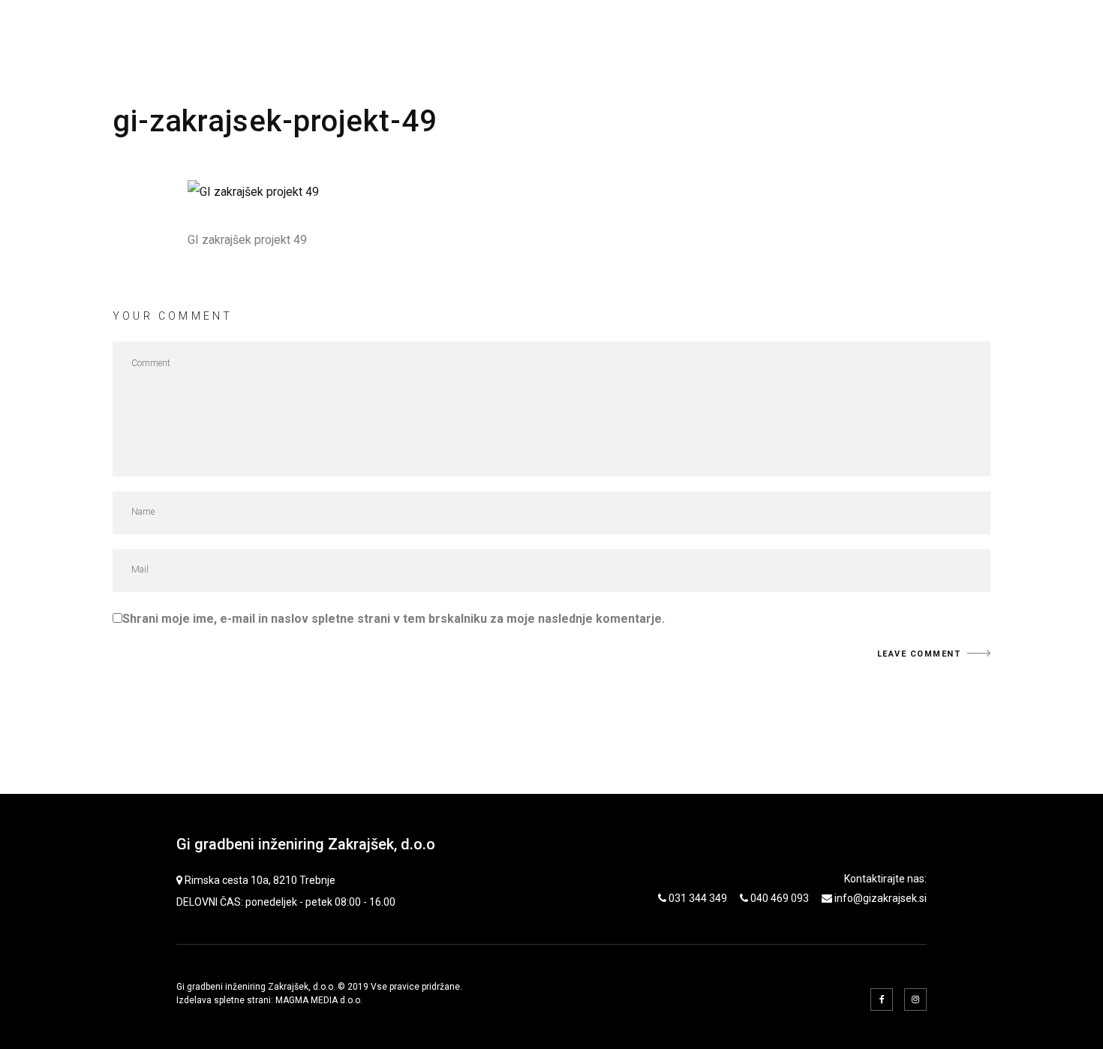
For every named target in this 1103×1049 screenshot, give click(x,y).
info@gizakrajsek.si (880, 898)
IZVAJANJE (786, 31)
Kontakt (1035, 31)
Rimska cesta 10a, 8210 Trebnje (260, 880)
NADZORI (699, 31)
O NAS (960, 31)
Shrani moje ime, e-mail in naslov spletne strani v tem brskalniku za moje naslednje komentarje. (393, 619)
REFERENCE (879, 31)
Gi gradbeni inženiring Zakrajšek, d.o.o (305, 844)
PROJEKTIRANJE (597, 31)
